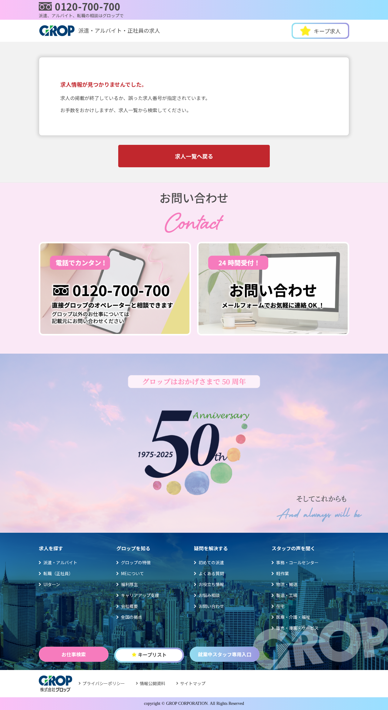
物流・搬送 (286, 584)
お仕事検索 (74, 654)
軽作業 (282, 573)
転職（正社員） (58, 573)
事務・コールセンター (297, 562)
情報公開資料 (152, 683)
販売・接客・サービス (297, 628)
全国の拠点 (131, 617)
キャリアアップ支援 (140, 595)
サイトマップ (193, 683)
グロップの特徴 (136, 562)
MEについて (132, 573)
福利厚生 (129, 584)
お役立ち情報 (211, 584)
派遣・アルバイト (60, 562)
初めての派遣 (211, 562)
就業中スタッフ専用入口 (224, 654)
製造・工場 (286, 595)
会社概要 (129, 606)
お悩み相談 (209, 595)
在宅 (280, 606)
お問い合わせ (211, 606)
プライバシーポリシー (103, 683)
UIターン (51, 584)
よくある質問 (211, 573)
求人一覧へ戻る (194, 156)
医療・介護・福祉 (293, 617)
